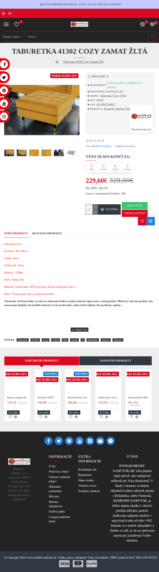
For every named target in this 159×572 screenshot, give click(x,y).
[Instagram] (69, 441)
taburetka (22, 340)
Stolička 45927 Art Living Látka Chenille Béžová (48, 397)
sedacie (105, 340)
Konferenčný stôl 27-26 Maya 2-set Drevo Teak (79, 397)
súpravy (118, 340)
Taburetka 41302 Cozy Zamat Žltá (83, 61)
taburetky (92, 340)
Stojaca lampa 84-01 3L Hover (18, 397)
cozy (45, 340)
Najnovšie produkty (115, 360)
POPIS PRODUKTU (16, 233)
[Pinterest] (90, 441)
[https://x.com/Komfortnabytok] (59, 441)
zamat (55, 340)
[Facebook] (48, 441)
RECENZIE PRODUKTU (47, 233)
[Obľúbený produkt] (142, 221)
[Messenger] (110, 441)
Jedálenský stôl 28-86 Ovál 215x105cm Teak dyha (109, 397)
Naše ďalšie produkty (41, 360)
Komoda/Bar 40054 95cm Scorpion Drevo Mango (139, 397)
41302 (35, 340)
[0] (16, 24)
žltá (65, 340)
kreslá (74, 340)
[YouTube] (79, 441)
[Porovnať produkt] (150, 221)
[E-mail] (100, 441)
